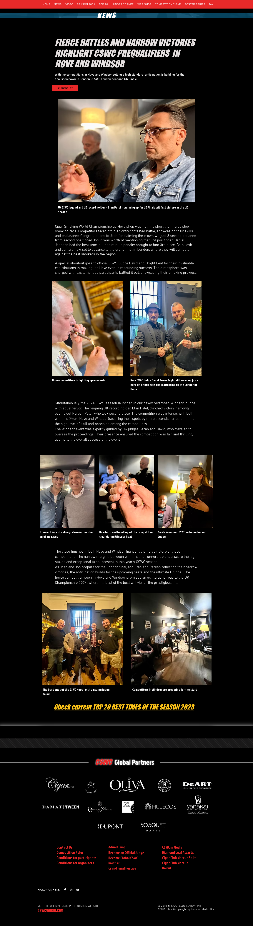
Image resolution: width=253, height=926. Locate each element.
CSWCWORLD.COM (50, 910)
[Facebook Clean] (65, 889)
